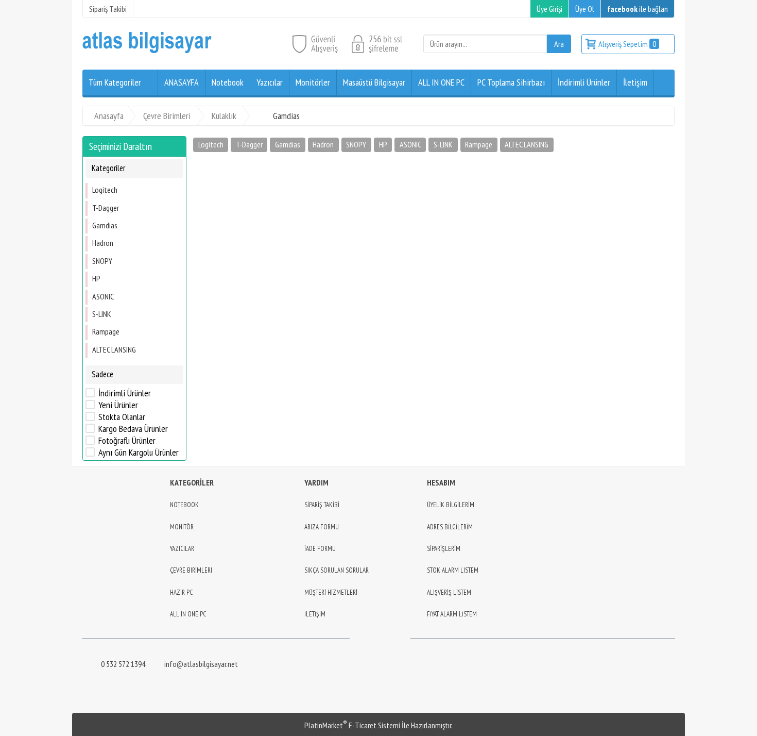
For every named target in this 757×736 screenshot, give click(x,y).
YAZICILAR (182, 548)
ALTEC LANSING (114, 349)
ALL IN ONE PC (188, 614)
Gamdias (104, 225)
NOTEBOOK (184, 504)
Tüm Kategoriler (115, 82)
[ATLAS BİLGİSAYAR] (147, 50)
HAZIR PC (181, 592)
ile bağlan (637, 9)
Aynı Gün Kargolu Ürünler (138, 452)
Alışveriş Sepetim (627, 44)
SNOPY (102, 261)
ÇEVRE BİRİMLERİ (191, 570)
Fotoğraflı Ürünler (127, 441)
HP (96, 278)
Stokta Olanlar (121, 417)
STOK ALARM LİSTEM (452, 570)
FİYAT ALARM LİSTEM (452, 614)
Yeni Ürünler (118, 405)
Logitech (104, 190)
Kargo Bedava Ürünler (133, 429)
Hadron (102, 243)
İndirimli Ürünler (124, 393)
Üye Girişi (549, 9)
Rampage (105, 331)
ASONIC (103, 296)
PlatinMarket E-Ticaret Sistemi (352, 725)
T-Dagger (105, 208)
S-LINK (101, 314)
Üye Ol (584, 9)
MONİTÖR (182, 527)
